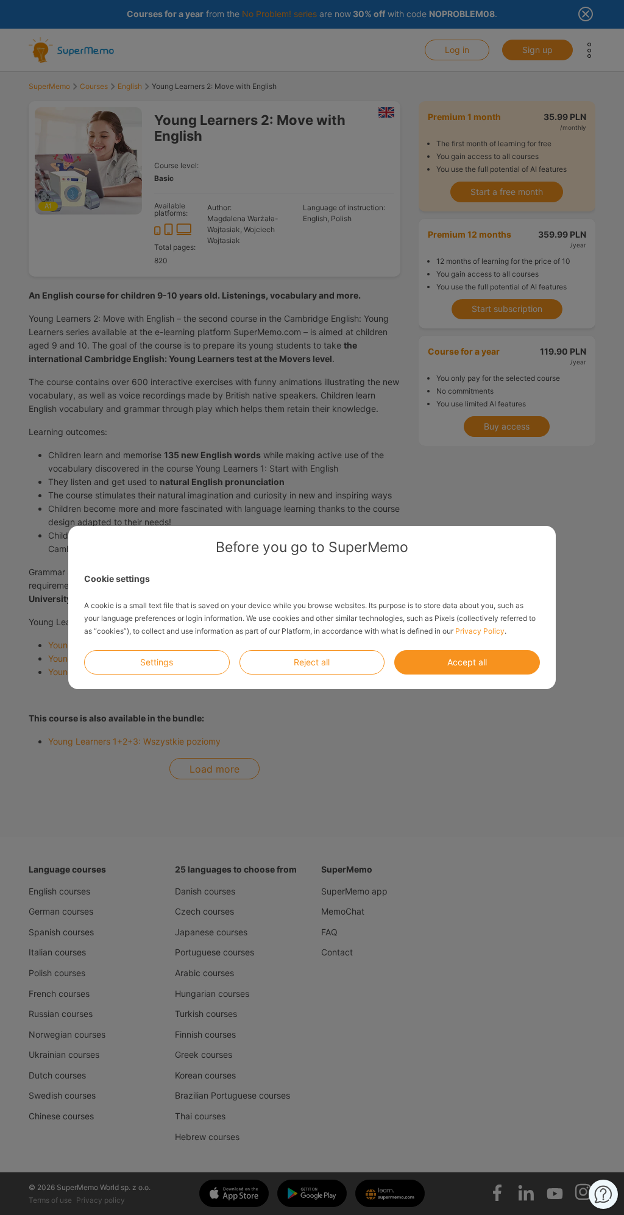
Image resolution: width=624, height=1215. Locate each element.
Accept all (467, 662)
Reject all (312, 662)
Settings (156, 662)
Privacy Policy (480, 631)
